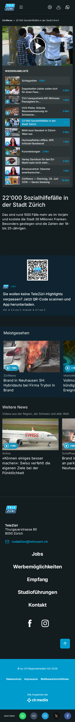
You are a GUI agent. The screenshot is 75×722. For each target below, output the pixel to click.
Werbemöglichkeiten (37, 567)
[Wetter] (58, 7)
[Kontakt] (67, 7)
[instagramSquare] (45, 623)
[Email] (45, 715)
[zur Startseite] (9, 7)
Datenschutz (13, 678)
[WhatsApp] (22, 715)
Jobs (37, 554)
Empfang (37, 579)
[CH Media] (37, 699)
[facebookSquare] (30, 623)
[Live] (50, 7)
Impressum (31, 678)
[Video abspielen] (37, 46)
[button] (33, 715)
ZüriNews (7, 20)
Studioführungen (37, 592)
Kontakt (37, 605)
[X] (56, 715)
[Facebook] (67, 715)
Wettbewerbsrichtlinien (55, 678)
